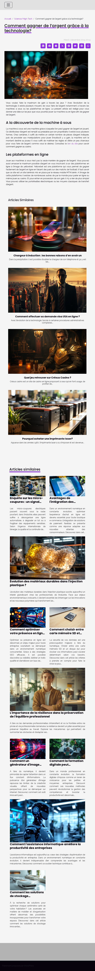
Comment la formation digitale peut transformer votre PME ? (67, 764)
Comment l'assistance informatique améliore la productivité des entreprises (45, 846)
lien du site (73, 143)
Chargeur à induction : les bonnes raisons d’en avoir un (47, 255)
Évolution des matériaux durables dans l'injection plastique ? (46, 583)
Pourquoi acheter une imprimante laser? (47, 438)
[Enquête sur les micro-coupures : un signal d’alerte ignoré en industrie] (28, 486)
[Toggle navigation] (8, 5)
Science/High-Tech (23, 19)
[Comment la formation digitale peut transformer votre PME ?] (67, 748)
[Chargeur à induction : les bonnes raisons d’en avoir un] (47, 229)
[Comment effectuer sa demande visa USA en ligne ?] (47, 290)
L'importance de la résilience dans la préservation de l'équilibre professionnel (46, 714)
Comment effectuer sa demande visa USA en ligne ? (47, 316)
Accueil (7, 19)
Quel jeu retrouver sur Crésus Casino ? (47, 377)
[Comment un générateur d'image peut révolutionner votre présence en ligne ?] (28, 748)
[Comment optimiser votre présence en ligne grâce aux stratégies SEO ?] (28, 617)
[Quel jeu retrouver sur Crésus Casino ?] (47, 351)
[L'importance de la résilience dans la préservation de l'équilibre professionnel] (47, 689)
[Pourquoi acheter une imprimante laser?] (47, 412)
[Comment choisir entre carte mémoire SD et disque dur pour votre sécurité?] (67, 617)
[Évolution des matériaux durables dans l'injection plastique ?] (47, 558)
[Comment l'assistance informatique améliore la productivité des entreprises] (47, 820)
